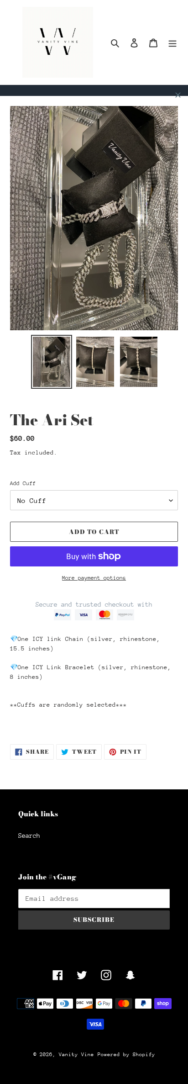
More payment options (94, 578)
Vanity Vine (76, 1055)
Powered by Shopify (126, 1055)
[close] (178, 95)
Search (29, 835)
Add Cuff (23, 483)
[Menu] (172, 42)
